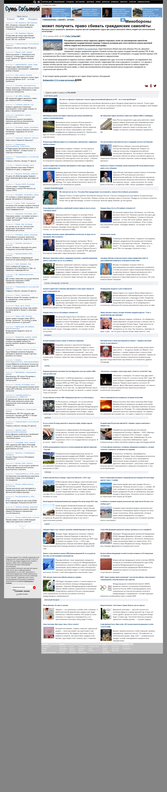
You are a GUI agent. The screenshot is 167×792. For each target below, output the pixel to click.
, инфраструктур (27, 484)
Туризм (47, 472)
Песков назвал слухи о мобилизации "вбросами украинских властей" (20, 521)
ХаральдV (19, 138)
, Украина (29, 52)
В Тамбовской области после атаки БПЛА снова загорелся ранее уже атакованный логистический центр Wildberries (20, 402)
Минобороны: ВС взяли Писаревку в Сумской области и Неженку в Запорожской (20, 378)
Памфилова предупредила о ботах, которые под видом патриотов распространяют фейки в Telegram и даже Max (21, 342)
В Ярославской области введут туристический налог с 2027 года (66, 477)
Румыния (18, 243)
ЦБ (16, 96)
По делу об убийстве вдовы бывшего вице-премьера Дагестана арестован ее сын (22, 178)
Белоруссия (126, 648)
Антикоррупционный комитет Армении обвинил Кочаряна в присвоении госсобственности (21, 511)
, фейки (34, 337)
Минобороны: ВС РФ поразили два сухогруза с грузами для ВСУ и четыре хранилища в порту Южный (21, 415)
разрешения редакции (13, 574)
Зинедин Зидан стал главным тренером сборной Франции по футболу (68, 529)
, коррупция (33, 507)
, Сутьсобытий (33, 44)
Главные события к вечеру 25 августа (21, 426)
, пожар (36, 474)
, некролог (34, 138)
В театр (62, 652)
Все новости (46, 646)
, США (23, 52)
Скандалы (70, 2)
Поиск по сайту (50, 5)
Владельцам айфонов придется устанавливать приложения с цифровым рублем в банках (22, 69)
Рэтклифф (19, 442)
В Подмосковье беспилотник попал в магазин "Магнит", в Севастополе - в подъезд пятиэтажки (21, 150)
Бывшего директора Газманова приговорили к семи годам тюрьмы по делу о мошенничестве (21, 109)
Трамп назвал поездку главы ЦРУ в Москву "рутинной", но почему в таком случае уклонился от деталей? (21, 320)
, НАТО (23, 184)
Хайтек (47, 418)
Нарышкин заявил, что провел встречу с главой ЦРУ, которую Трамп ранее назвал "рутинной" (22, 218)
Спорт (47, 524)
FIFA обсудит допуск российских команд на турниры (62, 577)
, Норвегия (27, 138)
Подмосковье (20, 144)
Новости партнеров (49, 652)
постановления (91, 49)
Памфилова (19, 337)
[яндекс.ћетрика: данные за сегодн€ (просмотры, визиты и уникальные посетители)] (22, 594)
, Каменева (26, 174)
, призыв (28, 115)
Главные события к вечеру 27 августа (21, 161)
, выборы (28, 337)
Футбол (105, 646)
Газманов (18, 104)
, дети (22, 305)
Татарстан (126, 646)
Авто (90, 648)
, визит (34, 214)
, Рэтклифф (30, 184)
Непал (17, 203)
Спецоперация (59, 2)
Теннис (104, 650)
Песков (18, 184)
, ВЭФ (30, 253)
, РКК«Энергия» (31, 23)
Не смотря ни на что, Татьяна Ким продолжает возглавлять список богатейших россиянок (20, 228)
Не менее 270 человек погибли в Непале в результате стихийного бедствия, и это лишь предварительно (22, 207)
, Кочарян (25, 165)
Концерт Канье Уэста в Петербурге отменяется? (117, 208)
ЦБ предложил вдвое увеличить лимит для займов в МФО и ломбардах (21, 99)
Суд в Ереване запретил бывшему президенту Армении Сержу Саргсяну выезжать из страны (21, 354)
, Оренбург (23, 264)
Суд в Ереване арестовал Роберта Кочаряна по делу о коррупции (20, 168)
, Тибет (22, 203)
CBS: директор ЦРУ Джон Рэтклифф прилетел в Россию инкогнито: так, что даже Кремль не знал (21, 447)
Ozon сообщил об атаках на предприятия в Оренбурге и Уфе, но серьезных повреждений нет (21, 268)
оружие (70, 20)
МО (16, 23)
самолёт (62, 20)
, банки (30, 64)
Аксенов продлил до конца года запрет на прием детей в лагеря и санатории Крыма (22, 310)
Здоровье (90, 2)
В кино (71, 646)
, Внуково (28, 316)
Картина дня (47, 2)
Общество (81, 646)
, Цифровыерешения (25, 274)
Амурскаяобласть (22, 474)
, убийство (34, 174)
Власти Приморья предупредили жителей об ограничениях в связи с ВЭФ (22, 259)
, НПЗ (32, 496)
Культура (132, 2)
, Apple (35, 64)
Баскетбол (115, 646)
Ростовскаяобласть (22, 496)
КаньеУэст (19, 453)
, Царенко (26, 104)
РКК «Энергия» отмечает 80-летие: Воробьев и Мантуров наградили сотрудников (20, 27)
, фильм (22, 75)
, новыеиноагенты (29, 85)
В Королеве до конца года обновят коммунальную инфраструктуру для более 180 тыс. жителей (20, 37)
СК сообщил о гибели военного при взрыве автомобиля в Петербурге (20, 198)
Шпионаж (106, 2)
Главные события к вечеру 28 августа (21, 48)
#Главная (11, 19)
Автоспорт (115, 648)
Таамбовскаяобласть (23, 395)
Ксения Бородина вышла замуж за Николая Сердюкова (63, 340)
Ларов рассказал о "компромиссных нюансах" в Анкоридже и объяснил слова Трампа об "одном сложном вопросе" (20, 57)
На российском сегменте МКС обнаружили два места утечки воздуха (68, 397)
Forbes (17, 224)
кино (17, 75)
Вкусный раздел (51, 600)
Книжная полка (144, 2)
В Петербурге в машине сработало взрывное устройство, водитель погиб (21, 238)
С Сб (72, 36)
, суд (31, 104)
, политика (35, 517)
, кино (24, 430)
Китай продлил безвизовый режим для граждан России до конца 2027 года (70, 501)
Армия (98, 2)
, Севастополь (25, 146)
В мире (44, 648)
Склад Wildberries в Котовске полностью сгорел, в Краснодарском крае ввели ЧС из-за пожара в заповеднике (22, 366)
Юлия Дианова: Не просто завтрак (55, 605)
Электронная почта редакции (15, 581)
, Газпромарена (28, 453)
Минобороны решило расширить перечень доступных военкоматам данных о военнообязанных (20, 121)
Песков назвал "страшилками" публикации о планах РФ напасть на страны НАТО (20, 188)
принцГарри (19, 326)
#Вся (22, 19)
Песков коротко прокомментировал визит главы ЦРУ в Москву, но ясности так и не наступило (22, 389)
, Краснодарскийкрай (31, 362)
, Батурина (28, 224)
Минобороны (20, 372)
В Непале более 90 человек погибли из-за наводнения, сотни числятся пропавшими (22, 299)
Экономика (63, 648)
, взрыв (26, 127)
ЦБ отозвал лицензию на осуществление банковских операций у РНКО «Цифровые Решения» (22, 280)
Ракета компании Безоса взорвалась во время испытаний (121, 397)
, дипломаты (27, 243)
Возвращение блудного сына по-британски (116, 289)
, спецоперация (30, 372)
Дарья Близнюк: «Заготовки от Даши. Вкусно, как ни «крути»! (122, 605)
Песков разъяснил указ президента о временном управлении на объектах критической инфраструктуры (21, 490)
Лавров (18, 52)
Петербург (19, 127)
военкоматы (19, 115)
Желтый (72, 650)
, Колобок (28, 75)
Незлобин (18, 85)
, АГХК (31, 474)
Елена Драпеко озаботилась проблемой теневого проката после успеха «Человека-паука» (22, 436)
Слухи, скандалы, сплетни (56, 283)
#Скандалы (33, 19)
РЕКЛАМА (27, 591)
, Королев (29, 33)
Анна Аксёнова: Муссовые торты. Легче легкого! (61, 624)
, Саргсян (25, 349)
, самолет (32, 442)
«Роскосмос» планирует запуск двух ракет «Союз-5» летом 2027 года (125, 371)
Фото (44, 650)
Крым (17, 305)
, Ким (22, 224)
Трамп (17, 316)
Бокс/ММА (105, 652)
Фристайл (115, 650)
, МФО (20, 96)
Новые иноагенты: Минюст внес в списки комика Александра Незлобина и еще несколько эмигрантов (22, 90)
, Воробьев (22, 23)
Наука (47, 366)
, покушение (33, 235)
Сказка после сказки (107, 234)
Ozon (17, 264)
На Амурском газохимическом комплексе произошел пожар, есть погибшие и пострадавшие (22, 478)
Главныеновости (21, 44)
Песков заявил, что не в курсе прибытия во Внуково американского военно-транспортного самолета (22, 467)
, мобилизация (26, 517)
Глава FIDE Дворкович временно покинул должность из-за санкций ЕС (126, 529)
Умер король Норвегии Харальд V (19, 140)
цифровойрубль (21, 64)
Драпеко (18, 430)
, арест (31, 165)
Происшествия (94, 646)
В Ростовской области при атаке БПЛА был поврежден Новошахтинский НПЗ (21, 502)
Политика (62, 646)
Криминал (115, 2)
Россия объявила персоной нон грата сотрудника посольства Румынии (21, 248)
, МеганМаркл (29, 326)
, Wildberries (23, 397)
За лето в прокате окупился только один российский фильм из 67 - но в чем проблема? (22, 79)
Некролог (124, 2)
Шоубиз (47, 335)
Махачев (18, 174)
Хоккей (104, 648)
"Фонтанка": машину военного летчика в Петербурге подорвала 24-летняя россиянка (22, 132)
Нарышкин (19, 214)
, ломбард (26, 96)
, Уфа (29, 264)
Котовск (18, 360)
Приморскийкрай (21, 253)
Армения (18, 165)
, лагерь (27, 305)
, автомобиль (34, 127)
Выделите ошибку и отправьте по (61, 92)
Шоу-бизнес (80, 2)
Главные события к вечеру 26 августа (21, 291)
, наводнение (30, 203)
